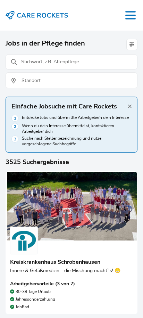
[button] (71, 242)
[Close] (130, 107)
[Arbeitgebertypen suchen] (131, 44)
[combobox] (71, 81)
